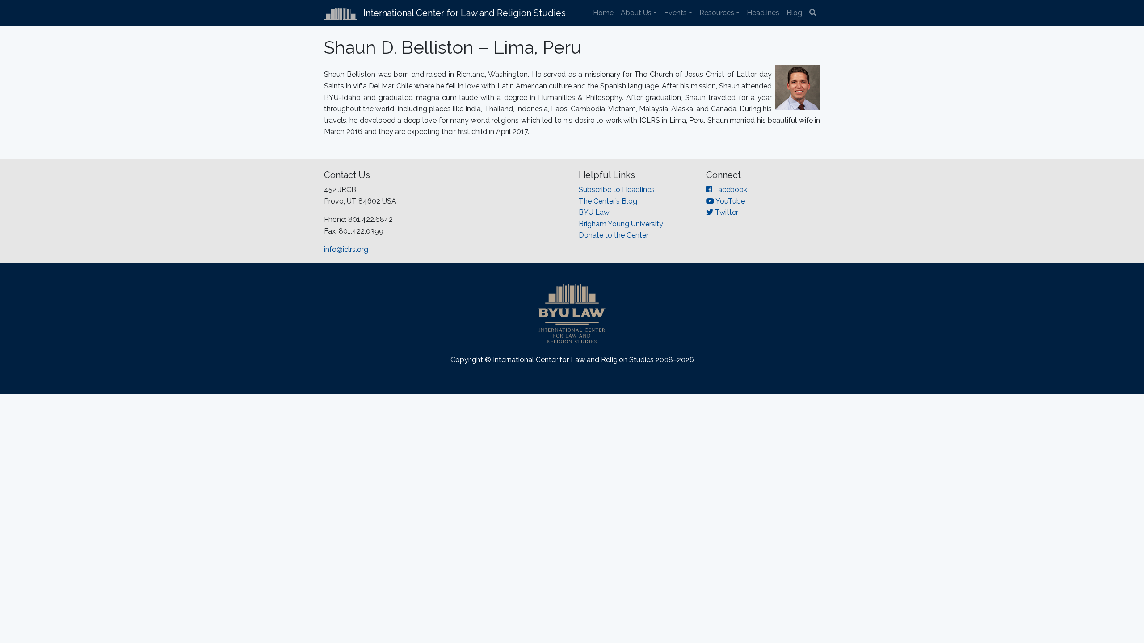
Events (675, 12)
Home (603, 12)
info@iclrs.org (346, 249)
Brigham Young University (621, 224)
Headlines (763, 12)
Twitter (725, 212)
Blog (794, 12)
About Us (636, 12)
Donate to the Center (613, 235)
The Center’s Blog (608, 201)
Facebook (729, 189)
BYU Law (594, 212)
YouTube (729, 201)
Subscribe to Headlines (617, 189)
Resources (716, 12)
